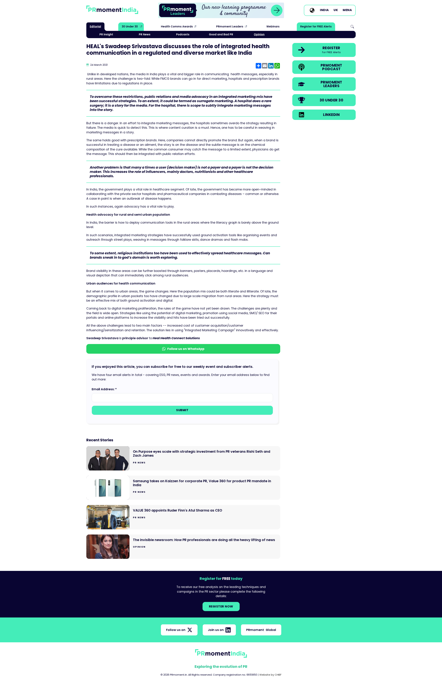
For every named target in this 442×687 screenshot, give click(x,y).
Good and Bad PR (221, 34)
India (324, 10)
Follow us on (175, 630)
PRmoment (261, 630)
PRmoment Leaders (229, 26)
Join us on (216, 630)
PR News (144, 34)
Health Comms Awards (177, 26)
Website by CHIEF (270, 674)
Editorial (95, 26)
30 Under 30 (130, 26)
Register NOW (221, 606)
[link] (221, 10)
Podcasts (182, 34)
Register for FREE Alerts (316, 26)
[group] (221, 10)
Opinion (259, 34)
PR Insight (106, 34)
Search (352, 26)
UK (336, 10)
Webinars (273, 26)
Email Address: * (104, 389)
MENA (347, 10)
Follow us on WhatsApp (185, 349)
